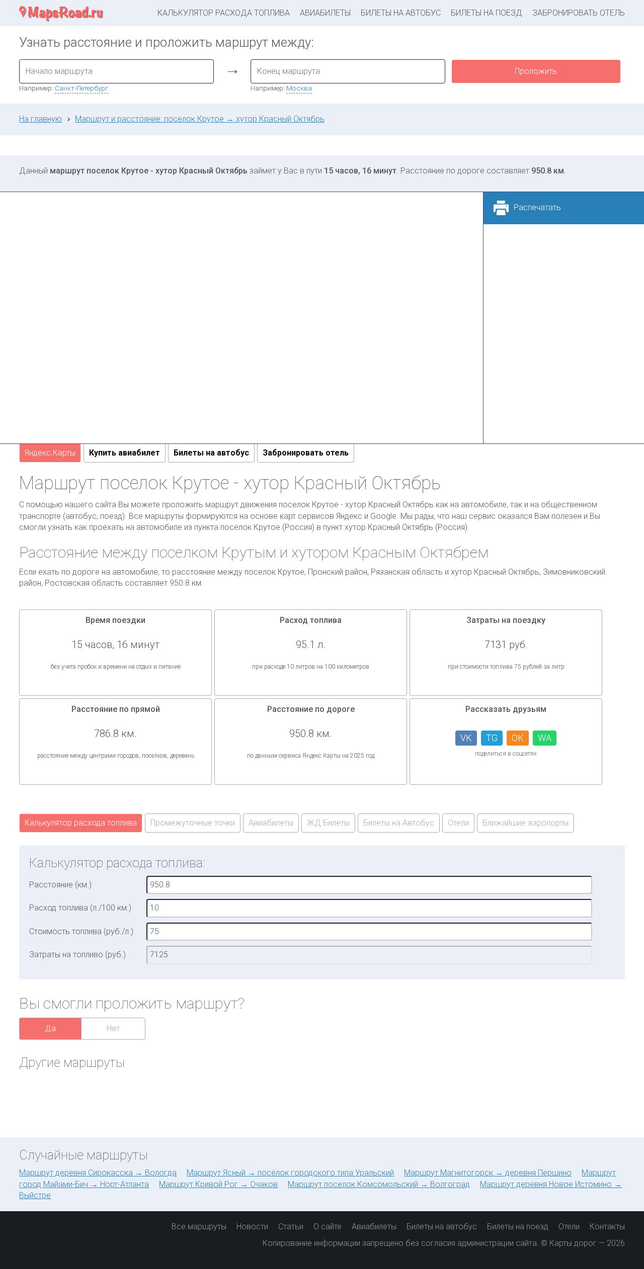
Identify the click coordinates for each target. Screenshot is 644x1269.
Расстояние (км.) (60, 884)
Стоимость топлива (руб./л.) (81, 931)
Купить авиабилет (124, 453)
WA (544, 738)
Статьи (290, 1226)
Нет (113, 1028)
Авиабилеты (325, 13)
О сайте (327, 1226)
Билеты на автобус (401, 13)
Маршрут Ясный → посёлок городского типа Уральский (290, 1172)
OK (518, 738)
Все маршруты (199, 1226)
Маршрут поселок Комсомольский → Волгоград (379, 1184)
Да (50, 1028)
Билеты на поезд (486, 13)
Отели (458, 823)
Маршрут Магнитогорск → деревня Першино (488, 1172)
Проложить (536, 71)
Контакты (607, 1226)
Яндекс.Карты (50, 453)
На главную (40, 119)
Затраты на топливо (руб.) (77, 954)
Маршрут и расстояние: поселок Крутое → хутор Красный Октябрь (200, 119)
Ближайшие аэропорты (525, 823)
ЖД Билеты (328, 823)
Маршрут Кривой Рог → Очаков (218, 1184)
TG (492, 738)
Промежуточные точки (192, 823)
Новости (252, 1226)
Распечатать (537, 207)
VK (466, 738)
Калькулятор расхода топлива (223, 13)
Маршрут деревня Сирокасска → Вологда (98, 1172)
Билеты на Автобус (398, 823)
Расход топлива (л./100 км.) (80, 908)
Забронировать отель (578, 13)
